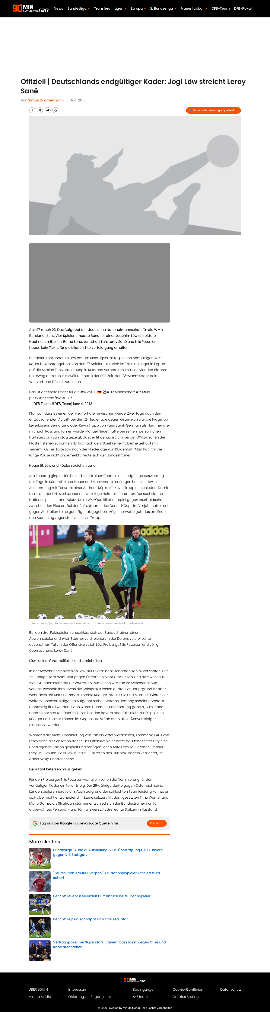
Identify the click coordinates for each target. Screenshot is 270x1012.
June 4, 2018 (82, 403)
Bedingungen (144, 989)
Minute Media (40, 996)
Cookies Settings (186, 996)
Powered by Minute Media (124, 1008)
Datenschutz (230, 989)
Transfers (102, 8)
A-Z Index (140, 996)
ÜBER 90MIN (38, 989)
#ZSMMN (143, 392)
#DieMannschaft (121, 392)
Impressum (77, 989)
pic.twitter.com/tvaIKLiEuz (50, 398)
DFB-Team (221, 8)
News (58, 8)
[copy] (55, 110)
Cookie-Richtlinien (188, 989)
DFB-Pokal (243, 8)
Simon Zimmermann (46, 100)
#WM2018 (88, 392)
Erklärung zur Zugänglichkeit (92, 996)
